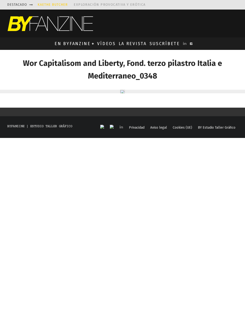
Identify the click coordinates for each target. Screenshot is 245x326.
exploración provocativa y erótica (92, 5)
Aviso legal (158, 127)
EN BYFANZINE (72, 43)
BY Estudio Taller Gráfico (216, 127)
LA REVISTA (133, 43)
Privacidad (137, 127)
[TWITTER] (112, 127)
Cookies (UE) (182, 127)
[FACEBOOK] (102, 127)
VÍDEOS (106, 43)
